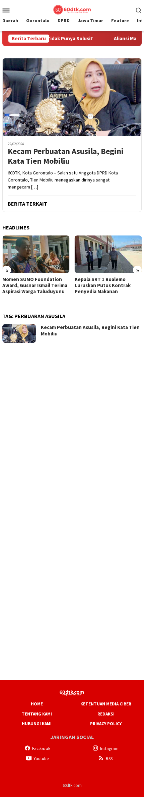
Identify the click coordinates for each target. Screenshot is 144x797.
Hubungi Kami (37, 724)
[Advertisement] (72, 427)
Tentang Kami (37, 714)
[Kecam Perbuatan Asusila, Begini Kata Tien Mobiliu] (72, 97)
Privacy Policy (106, 724)
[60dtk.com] (72, 9)
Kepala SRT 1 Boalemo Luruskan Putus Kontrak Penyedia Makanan (103, 285)
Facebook (41, 748)
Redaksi (106, 714)
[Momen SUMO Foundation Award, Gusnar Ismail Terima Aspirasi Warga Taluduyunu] (36, 254)
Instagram (109, 748)
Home (37, 704)
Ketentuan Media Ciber (105, 704)
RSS (109, 758)
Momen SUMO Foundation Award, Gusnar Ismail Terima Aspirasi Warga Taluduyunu (34, 285)
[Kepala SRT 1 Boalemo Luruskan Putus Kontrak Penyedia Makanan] (108, 254)
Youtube (41, 758)
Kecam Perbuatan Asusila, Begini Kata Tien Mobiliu (66, 156)
